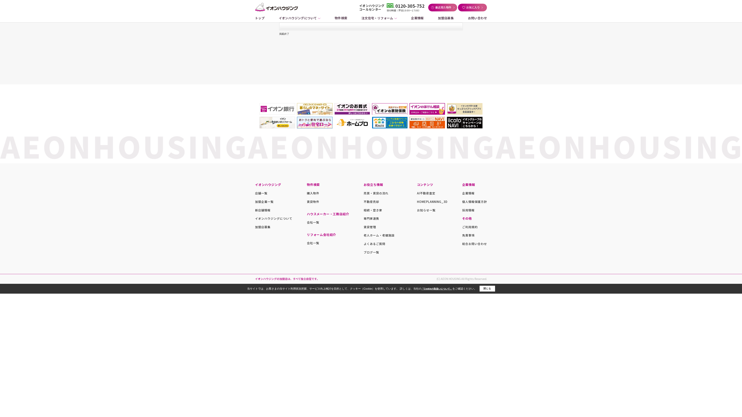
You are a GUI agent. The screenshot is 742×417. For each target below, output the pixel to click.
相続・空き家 (373, 210)
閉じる (487, 288)
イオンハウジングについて (298, 18)
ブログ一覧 (371, 252)
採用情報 (468, 210)
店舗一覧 (261, 193)
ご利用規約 (470, 227)
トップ (260, 18)
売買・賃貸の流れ (376, 193)
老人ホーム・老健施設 (379, 235)
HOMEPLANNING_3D (432, 202)
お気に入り (473, 7)
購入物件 (313, 193)
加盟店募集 (446, 18)
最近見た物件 (443, 7)
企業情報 (417, 18)
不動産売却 (371, 202)
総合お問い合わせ (474, 244)
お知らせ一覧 (426, 210)
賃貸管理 (370, 227)
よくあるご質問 (374, 244)
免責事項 (468, 235)
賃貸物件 (313, 202)
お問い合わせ (477, 18)
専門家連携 (371, 218)
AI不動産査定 (426, 193)
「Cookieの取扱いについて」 (436, 288)
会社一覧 (313, 222)
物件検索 (341, 18)
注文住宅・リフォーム (377, 18)
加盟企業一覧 (264, 202)
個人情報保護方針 (474, 202)
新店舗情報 (263, 210)
